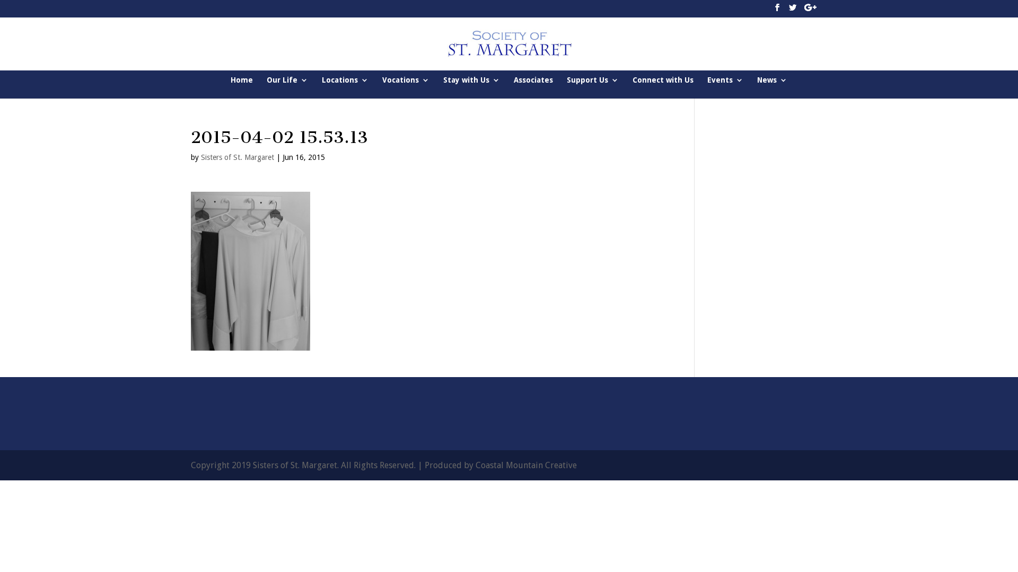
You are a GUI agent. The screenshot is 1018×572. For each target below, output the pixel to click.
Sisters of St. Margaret (237, 157)
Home (242, 80)
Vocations (400, 80)
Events (720, 80)
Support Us (587, 80)
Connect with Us (663, 80)
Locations (340, 80)
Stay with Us (466, 80)
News (767, 80)
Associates (533, 80)
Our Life (282, 80)
